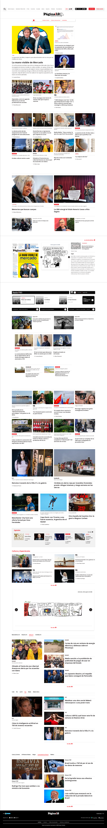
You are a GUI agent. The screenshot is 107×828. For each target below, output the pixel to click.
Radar (29, 692)
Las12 (21, 692)
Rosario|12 (24, 634)
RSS (103, 813)
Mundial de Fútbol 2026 (20, 9)
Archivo (39, 822)
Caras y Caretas (16, 754)
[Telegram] (17, 817)
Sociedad (38, 9)
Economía (33, 9)
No (17, 692)
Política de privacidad (53, 822)
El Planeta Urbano (26, 754)
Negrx (34, 754)
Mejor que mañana (26, 299)
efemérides (64, 20)
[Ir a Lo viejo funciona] (63, 300)
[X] (12, 817)
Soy (25, 692)
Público (52, 754)
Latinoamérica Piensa (43, 754)
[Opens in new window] (94, 818)
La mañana (47, 299)
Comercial (99, 813)
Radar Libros (36, 692)
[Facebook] (9, 817)
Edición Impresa (11, 9)
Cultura (42, 9)
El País (28, 9)
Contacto (45, 822)
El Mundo (53, 9)
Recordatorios (59, 9)
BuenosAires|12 (16, 634)
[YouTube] (16, 817)
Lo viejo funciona (72, 299)
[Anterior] (41, 257)
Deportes (48, 9)
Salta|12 (31, 634)
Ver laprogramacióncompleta (88, 300)
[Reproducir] (76, 8)
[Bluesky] (14, 817)
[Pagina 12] (53, 15)
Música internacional (55, 20)
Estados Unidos (46, 20)
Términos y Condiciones (64, 822)
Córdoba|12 (38, 634)
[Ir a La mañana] (40, 300)
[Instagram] (11, 817)
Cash (13, 692)
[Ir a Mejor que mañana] (16, 300)
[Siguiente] (69, 257)
